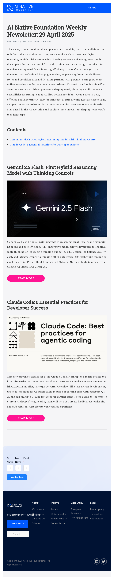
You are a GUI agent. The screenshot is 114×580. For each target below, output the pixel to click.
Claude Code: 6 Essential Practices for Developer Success (44, 145)
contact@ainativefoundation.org (23, 514)
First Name (10, 460)
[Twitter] (104, 561)
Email (26, 458)
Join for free (17, 477)
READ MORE (26, 278)
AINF (9, 42)
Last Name (18, 460)
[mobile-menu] (104, 8)
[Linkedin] (97, 561)
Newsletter (33, 42)
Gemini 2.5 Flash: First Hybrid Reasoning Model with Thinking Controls (54, 140)
